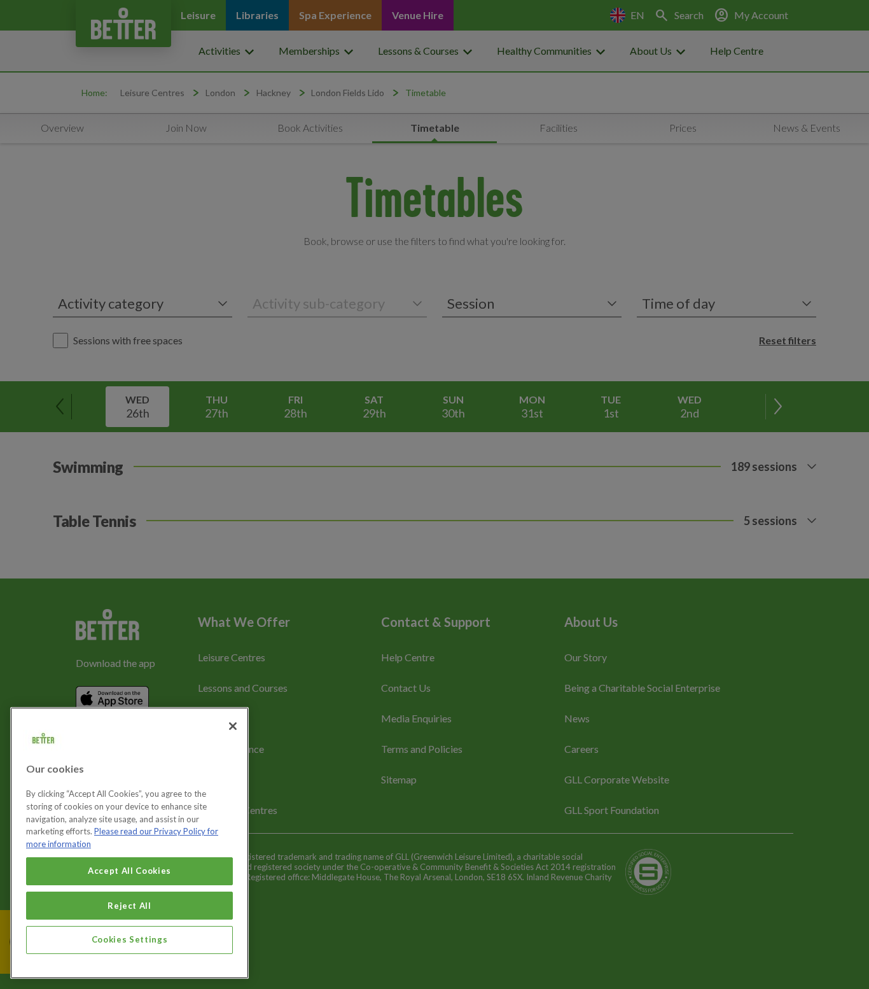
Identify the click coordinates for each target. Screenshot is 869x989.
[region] (129, 843)
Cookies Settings (130, 939)
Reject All (129, 905)
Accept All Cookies (129, 871)
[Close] (233, 726)
